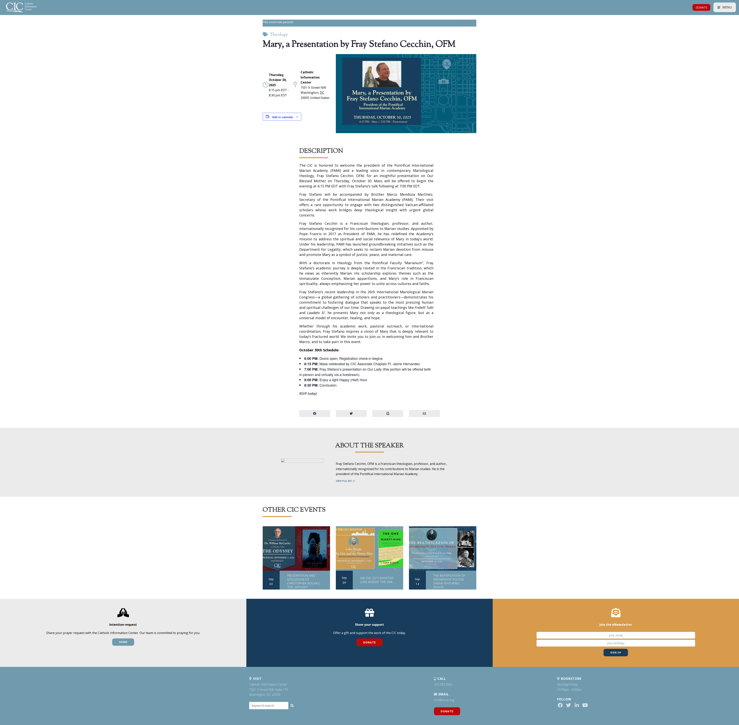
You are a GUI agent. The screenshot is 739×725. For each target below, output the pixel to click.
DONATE (701, 7)
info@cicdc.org (444, 700)
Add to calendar (282, 117)
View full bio (344, 481)
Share (123, 642)
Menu (727, 7)
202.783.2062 (443, 684)
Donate (369, 642)
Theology (279, 35)
